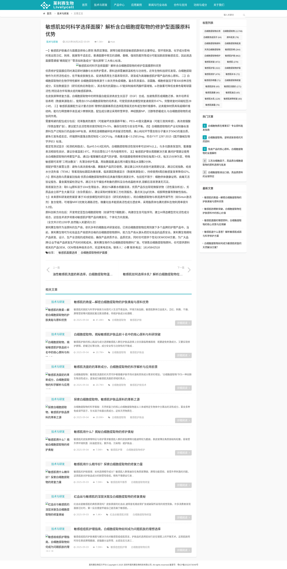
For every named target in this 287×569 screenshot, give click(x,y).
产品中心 (119, 4)
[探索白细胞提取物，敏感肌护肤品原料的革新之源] (58, 413)
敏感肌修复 (212, 62)
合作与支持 (180, 4)
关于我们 (219, 4)
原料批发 (233, 37)
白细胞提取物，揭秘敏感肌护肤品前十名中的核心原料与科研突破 (117, 334)
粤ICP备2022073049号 (187, 565)
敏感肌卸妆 (212, 86)
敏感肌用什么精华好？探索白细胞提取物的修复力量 (108, 464)
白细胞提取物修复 (140, 482)
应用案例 (136, 4)
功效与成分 (200, 4)
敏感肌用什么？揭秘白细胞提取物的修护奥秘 (104, 432)
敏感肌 (232, 62)
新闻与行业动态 (157, 4)
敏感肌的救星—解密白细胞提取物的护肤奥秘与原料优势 (111, 302)
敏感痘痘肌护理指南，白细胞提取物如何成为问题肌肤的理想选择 (117, 529)
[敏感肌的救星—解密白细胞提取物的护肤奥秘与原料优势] (58, 315)
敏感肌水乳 (212, 99)
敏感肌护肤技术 (138, 384)
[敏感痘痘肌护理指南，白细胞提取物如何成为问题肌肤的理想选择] (58, 543)
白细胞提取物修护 (135, 449)
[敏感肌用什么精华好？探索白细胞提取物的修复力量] (58, 478)
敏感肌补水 (233, 74)
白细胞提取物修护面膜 (94, 252)
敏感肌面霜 (212, 105)
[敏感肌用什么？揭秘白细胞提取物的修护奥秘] (58, 445)
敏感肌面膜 (212, 93)
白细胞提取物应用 (140, 547)
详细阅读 (182, 323)
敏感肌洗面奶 (232, 86)
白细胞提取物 (119, 319)
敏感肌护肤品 (137, 352)
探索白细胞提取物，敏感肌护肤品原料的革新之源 (107, 399)
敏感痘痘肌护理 (119, 547)
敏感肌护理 (116, 449)
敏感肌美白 (233, 93)
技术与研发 (100, 4)
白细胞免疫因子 (212, 37)
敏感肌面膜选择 (67, 252)
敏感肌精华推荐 (119, 482)
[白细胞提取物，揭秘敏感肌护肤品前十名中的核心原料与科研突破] (58, 348)
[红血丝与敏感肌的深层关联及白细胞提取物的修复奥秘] (58, 510)
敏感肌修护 (212, 74)
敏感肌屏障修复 (233, 99)
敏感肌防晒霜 (212, 80)
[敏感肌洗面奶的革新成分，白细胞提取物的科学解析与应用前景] (58, 380)
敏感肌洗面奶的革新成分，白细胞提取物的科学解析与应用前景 (116, 367)
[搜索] (243, 14)
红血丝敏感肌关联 (119, 514)
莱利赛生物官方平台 (98, 565)
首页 (84, 4)
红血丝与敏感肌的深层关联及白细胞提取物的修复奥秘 (110, 496)
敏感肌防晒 (232, 50)
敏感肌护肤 (136, 319)
